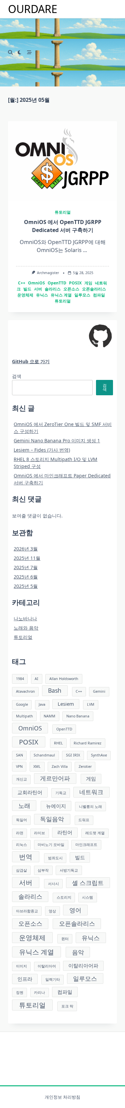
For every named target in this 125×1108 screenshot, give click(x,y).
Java (42, 704)
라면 (19, 833)
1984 (20, 678)
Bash (54, 690)
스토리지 (64, 897)
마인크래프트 (86, 844)
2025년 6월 (26, 577)
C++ (21, 283)
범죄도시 (55, 858)
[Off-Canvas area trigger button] (30, 53)
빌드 (27, 289)
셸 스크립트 (88, 883)
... (85, 250)
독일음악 (52, 819)
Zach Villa (60, 766)
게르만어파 (55, 778)
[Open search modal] (10, 53)
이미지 (21, 966)
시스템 (87, 897)
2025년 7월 (26, 567)
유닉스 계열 (61, 295)
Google (22, 704)
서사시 (53, 883)
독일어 (21, 820)
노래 (24, 806)
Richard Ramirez (87, 743)
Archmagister (48, 272)
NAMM (49, 716)
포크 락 (67, 1006)
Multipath (24, 716)
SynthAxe (99, 755)
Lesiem (66, 703)
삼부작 (43, 870)
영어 (75, 910)
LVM (90, 704)
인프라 (24, 978)
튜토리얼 (63, 212)
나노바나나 (25, 618)
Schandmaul (44, 755)
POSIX (75, 283)
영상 (52, 911)
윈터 (65, 938)
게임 (88, 283)
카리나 (39, 992)
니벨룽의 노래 (90, 806)
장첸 (19, 992)
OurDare (32, 9)
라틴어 (64, 832)
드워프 (83, 820)
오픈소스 (71, 289)
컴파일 (99, 295)
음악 (78, 952)
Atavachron (25, 691)
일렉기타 (52, 979)
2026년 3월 (26, 548)
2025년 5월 (26, 586)
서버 (38, 289)
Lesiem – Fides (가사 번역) (42, 450)
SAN (19, 755)
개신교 (21, 779)
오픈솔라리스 (94, 289)
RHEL (58, 743)
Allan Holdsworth (63, 678)
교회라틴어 (29, 792)
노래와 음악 (26, 628)
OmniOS (36, 283)
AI (36, 678)
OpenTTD (57, 283)
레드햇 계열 (95, 833)
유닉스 (42, 295)
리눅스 (21, 844)
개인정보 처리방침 (62, 1097)
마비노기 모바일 (51, 844)
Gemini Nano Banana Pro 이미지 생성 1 (57, 440)
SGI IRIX (73, 755)
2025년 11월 (27, 558)
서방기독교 (69, 870)
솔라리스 (53, 289)
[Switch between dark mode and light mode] (20, 53)
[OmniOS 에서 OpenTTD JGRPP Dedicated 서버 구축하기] (62, 161)
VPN (19, 766)
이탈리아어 (47, 966)
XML (37, 766)
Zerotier (85, 766)
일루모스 (82, 295)
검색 (16, 376)
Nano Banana (77, 716)
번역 (25, 856)
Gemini (99, 691)
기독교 (60, 793)
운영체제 (25, 295)
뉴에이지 (56, 806)
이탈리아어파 (83, 965)
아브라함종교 (27, 911)
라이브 (39, 833)
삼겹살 (21, 870)
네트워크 (91, 792)
